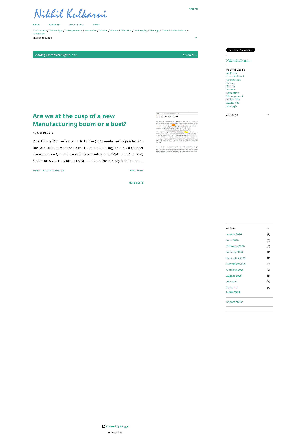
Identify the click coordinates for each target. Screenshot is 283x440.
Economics (90, 30)
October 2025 (235, 269)
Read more (136, 170)
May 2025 (232, 287)
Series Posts (77, 24)
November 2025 (236, 263)
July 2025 (231, 281)
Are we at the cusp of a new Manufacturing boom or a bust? (80, 120)
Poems (114, 30)
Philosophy (140, 30)
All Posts (231, 73)
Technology (55, 30)
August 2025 (234, 275)
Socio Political (235, 76)
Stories (103, 30)
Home (36, 24)
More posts (136, 182)
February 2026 (235, 246)
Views (96, 24)
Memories (39, 33)
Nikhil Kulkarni (237, 60)
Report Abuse (234, 302)
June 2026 (232, 240)
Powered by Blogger (117, 426)
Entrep (230, 83)
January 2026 (234, 252)
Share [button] (36, 170)
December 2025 (236, 258)
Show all (189, 55)
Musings (154, 30)
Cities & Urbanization (174, 30)
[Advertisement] (108, 89)
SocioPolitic (40, 30)
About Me (54, 24)
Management (234, 96)
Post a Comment (53, 170)
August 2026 (234, 234)
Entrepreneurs (73, 30)
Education (126, 30)
